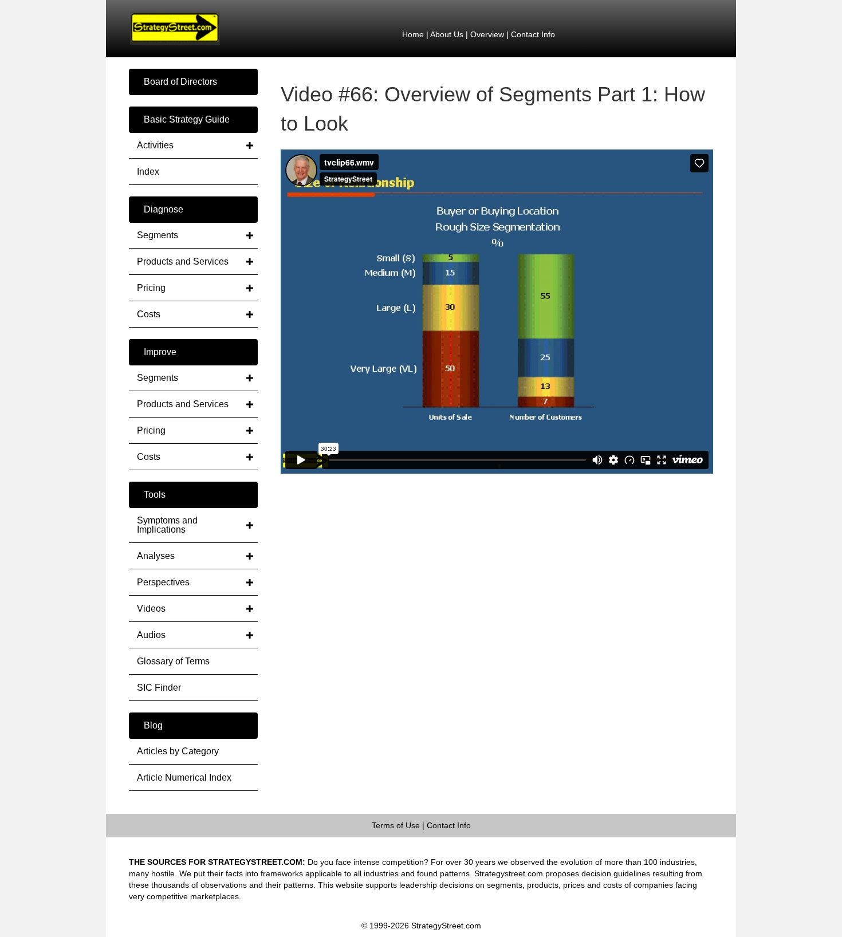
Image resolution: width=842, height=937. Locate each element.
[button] (193, 82)
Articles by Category (178, 751)
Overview (487, 34)
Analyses (156, 556)
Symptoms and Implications (167, 524)
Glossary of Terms (173, 661)
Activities (155, 145)
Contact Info (533, 34)
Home (413, 34)
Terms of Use (396, 825)
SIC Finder (159, 687)
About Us (446, 34)
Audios (151, 635)
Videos (151, 608)
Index (148, 171)
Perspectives (163, 582)
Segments (157, 235)
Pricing (151, 288)
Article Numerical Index (184, 777)
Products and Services (183, 261)
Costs (148, 314)
